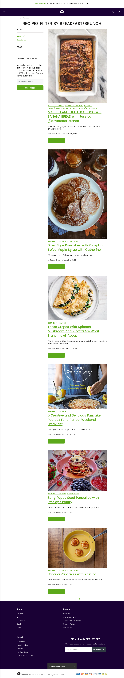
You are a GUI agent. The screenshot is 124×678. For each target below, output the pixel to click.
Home (19, 18)
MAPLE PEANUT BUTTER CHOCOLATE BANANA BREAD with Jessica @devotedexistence (74, 116)
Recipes (20, 648)
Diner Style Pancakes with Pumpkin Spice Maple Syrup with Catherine (75, 247)
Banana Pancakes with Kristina (72, 574)
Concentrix (73, 241)
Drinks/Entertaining (58, 108)
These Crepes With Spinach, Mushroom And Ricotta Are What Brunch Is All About (73, 331)
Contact (66, 614)
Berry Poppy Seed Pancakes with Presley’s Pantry (73, 500)
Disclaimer (67, 627)
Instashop (21, 620)
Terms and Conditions (72, 620)
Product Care (22, 652)
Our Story (21, 642)
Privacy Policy (69, 624)
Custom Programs (25, 655)
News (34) (21, 36)
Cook (19, 624)
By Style (20, 617)
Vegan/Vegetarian (88, 108)
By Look (20, 614)
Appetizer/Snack (56, 106)
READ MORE (56, 140)
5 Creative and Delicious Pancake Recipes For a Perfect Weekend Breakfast (74, 419)
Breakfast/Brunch (74, 106)
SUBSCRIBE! (30, 88)
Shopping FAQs (69, 617)
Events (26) (21, 40)
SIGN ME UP (98, 649)
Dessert (88, 106)
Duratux (73, 108)
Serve (19, 627)
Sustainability (22, 645)
